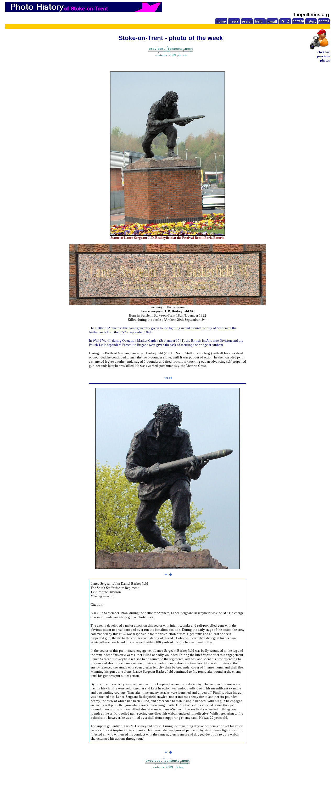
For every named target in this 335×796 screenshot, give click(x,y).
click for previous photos (323, 56)
